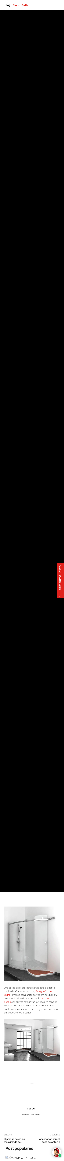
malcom (18, 459)
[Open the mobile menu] (56, 5)
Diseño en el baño (11, 434)
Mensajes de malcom (31, 1114)
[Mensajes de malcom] (7, 459)
